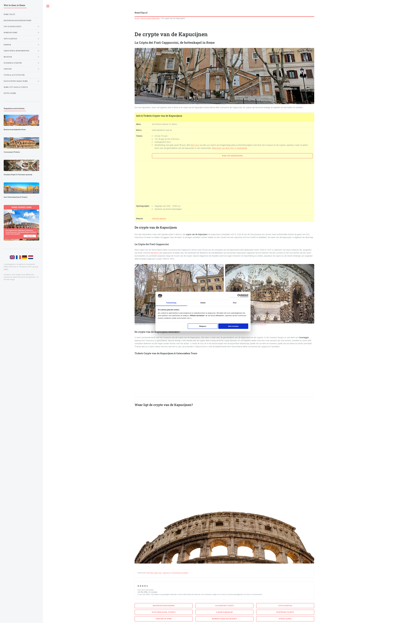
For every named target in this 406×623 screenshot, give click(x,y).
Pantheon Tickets (285, 612)
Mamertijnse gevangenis (224, 619)
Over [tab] (235, 303)
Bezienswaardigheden (150, 18)
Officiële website (159, 218)
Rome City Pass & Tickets (16, 87)
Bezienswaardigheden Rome (17, 20)
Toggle (48, 6)
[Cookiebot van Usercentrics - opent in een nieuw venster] (239, 295)
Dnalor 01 (262, 324)
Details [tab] (203, 303)
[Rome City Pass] (21, 223)
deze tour (195, 145)
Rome (137, 18)
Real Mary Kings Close (154, 573)
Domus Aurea (285, 619)
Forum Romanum (224, 612)
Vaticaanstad (285, 606)
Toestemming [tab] (171, 303)
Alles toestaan (233, 326)
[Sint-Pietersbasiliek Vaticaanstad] (21, 188)
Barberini (155, 252)
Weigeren (202, 326)
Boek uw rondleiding (232, 156)
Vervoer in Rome (164, 619)
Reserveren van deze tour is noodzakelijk (229, 148)
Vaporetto (166, 573)
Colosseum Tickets (224, 606)
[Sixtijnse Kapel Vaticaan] (21, 165)
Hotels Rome (10, 93)
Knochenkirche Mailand (180, 573)
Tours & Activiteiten (14, 75)
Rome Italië (9, 14)
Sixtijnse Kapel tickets (164, 612)
